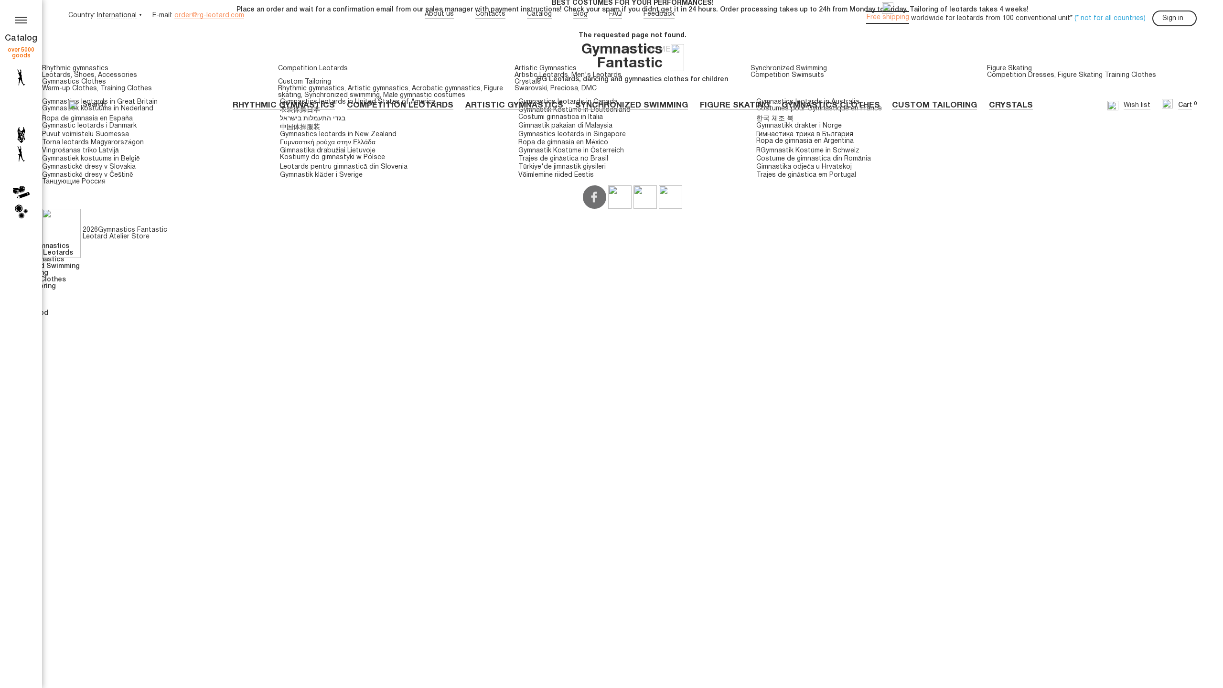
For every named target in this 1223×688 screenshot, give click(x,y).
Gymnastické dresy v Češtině (87, 175)
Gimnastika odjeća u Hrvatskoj (804, 167)
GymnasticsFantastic (622, 56)
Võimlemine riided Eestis (556, 175)
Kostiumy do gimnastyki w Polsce (332, 157)
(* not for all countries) (1110, 18)
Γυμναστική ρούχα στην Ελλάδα (327, 143)
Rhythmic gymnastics (284, 105)
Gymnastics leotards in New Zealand (338, 134)
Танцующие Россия (74, 182)
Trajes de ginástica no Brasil (563, 159)
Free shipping (888, 17)
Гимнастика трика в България (804, 134)
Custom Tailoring (934, 105)
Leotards (56, 75)
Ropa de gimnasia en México (563, 143)
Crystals (1011, 105)
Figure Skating (735, 105)
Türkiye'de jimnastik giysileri (562, 167)
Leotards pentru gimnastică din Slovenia (344, 167)
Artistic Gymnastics (514, 105)
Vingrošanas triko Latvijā (80, 151)
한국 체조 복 (775, 119)
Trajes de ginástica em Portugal (806, 175)
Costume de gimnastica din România (813, 159)
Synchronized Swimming (631, 105)
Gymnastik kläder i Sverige (321, 175)
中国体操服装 (300, 127)
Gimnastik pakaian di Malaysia (565, 126)
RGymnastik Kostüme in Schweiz (807, 151)
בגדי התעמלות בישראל (312, 119)
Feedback (659, 14)
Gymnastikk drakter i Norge (799, 126)
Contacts (490, 14)
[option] (632, 6)
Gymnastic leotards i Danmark (89, 126)
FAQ (615, 14)
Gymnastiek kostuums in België (91, 159)
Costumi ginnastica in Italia (560, 117)
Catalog (539, 14)
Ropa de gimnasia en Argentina (805, 141)
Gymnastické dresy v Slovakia (89, 167)
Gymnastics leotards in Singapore (572, 134)
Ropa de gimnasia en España (87, 119)
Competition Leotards (400, 105)
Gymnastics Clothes (831, 105)
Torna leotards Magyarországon (93, 143)
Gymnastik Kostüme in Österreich (571, 151)
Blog (580, 14)
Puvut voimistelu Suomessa (85, 134)
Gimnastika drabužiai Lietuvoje (327, 151)
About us (439, 14)
